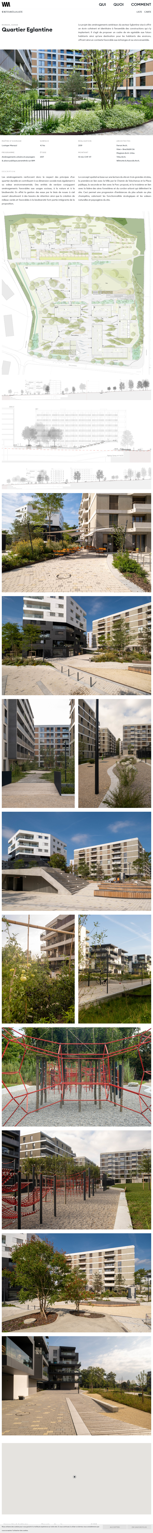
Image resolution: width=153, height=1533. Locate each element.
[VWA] (7, 4)
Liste (139, 11)
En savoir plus (139, 1527)
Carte (147, 11)
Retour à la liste (13, 11)
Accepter (115, 1527)
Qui (102, 4)
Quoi (119, 4)
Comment (141, 4)
